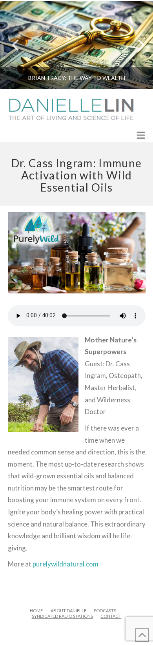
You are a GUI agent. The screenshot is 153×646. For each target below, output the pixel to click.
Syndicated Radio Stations (62, 616)
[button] (141, 135)
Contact (110, 616)
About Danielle (68, 610)
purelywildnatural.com (65, 564)
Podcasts (105, 610)
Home (36, 610)
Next (136, 45)
